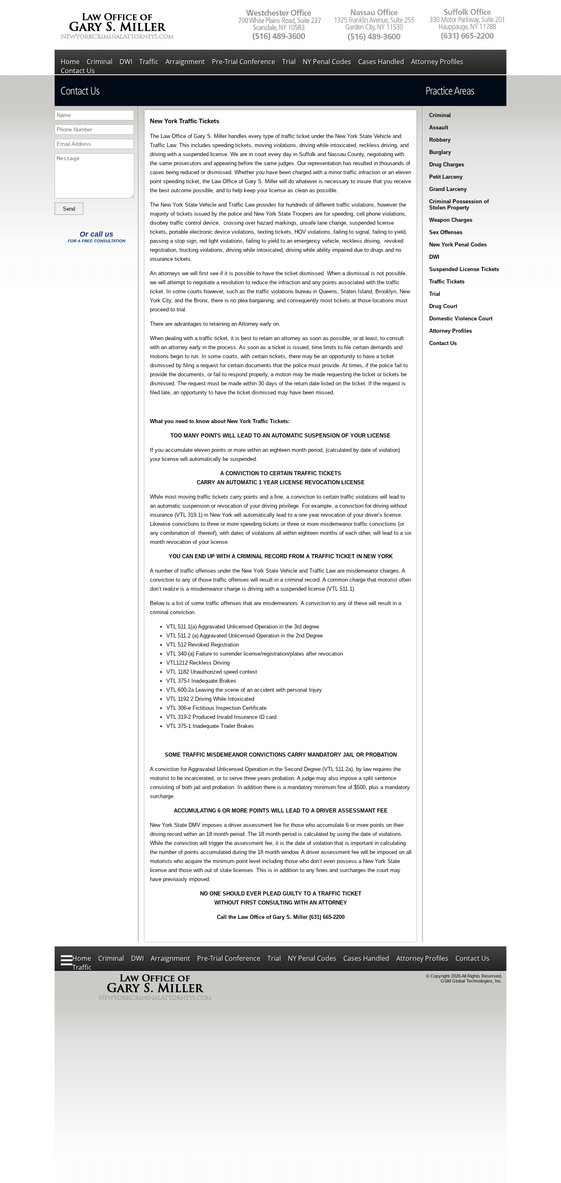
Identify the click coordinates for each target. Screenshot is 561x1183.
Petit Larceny (445, 177)
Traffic (149, 61)
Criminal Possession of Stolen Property (459, 204)
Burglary (440, 152)
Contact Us (78, 70)
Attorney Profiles (437, 61)
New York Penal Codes (458, 245)
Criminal (100, 61)
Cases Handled (381, 61)
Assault (438, 127)
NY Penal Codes (327, 61)
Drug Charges (446, 164)
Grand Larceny (448, 189)
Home (70, 61)
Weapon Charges (450, 220)
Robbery (440, 140)
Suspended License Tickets (464, 269)
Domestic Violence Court (460, 318)
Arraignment (185, 61)
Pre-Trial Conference (243, 61)
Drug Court (443, 306)
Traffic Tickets (446, 281)
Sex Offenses (445, 232)
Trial (289, 61)
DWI (126, 61)
